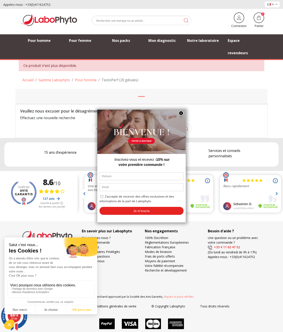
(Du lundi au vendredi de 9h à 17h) (232, 252)
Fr (273, 4)
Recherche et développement (166, 270)
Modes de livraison (158, 252)
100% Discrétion (156, 238)
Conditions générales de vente (114, 306)
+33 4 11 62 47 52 (226, 247)
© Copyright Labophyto (168, 306)
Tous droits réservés (214, 306)
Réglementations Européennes (167, 242)
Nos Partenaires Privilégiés (101, 252)
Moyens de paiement (160, 261)
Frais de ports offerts (160, 256)
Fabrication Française (160, 247)
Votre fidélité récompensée (164, 266)
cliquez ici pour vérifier (178, 297)
